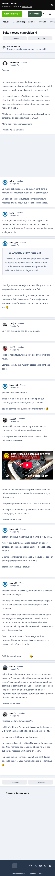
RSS (41, 874)
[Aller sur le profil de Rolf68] (5, 348)
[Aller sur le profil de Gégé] (5, 182)
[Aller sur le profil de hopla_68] (5, 243)
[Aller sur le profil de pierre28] (5, 584)
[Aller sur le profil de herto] (5, 214)
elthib (12, 666)
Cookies (32, 874)
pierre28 (13, 583)
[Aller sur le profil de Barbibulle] (4, 47)
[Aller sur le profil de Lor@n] (5, 324)
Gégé (11, 181)
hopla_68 (13, 242)
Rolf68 (12, 347)
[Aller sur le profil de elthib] (5, 667)
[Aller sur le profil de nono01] (5, 420)
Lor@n (12, 323)
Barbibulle (15, 46)
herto (11, 213)
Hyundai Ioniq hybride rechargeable (31, 49)
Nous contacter (18, 874)
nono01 (12, 419)
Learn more (5, 5)
